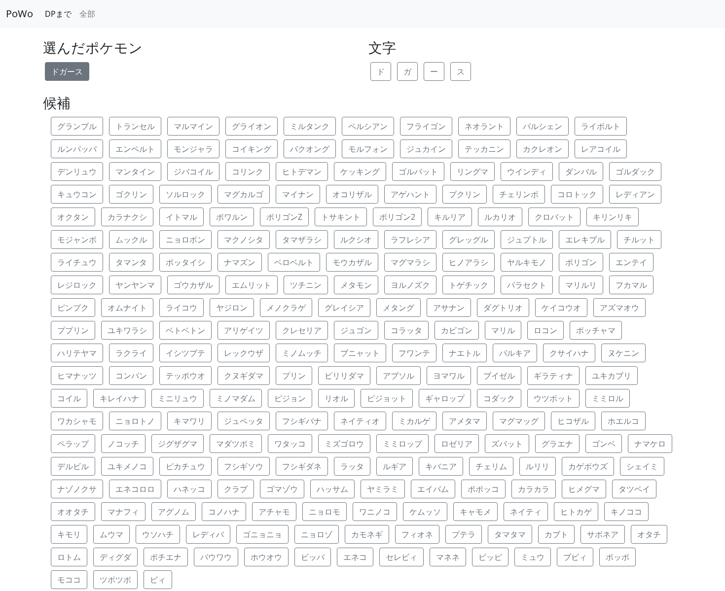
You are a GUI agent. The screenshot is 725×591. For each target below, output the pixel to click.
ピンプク (73, 307)
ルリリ (537, 466)
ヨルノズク (410, 284)
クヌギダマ (243, 375)
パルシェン (542, 126)
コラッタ (406, 330)
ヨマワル (449, 375)
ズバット (507, 443)
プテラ (463, 534)
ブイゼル (499, 375)
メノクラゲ (286, 307)
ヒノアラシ (468, 262)
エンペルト (135, 148)
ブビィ (575, 557)
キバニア (441, 466)
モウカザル (352, 262)
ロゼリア (456, 443)
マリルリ (581, 284)
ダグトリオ (503, 307)
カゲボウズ (588, 466)
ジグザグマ (177, 443)
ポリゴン (581, 262)
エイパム (433, 489)
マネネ (448, 557)
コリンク (247, 171)
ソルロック (185, 194)
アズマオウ (619, 307)
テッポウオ (185, 375)
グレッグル (468, 239)
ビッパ (313, 557)
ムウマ (111, 534)
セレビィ (401, 557)
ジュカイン (426, 148)
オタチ (649, 534)
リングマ (472, 171)
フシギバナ (302, 421)
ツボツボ (115, 579)
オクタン (73, 216)
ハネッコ (189, 489)
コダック (499, 398)
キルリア (450, 216)
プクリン (464, 194)
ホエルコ (623, 421)
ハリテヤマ (77, 353)
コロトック (577, 194)
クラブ (236, 489)
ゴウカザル (193, 284)
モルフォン (368, 148)
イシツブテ (185, 353)
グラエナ (557, 443)
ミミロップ (402, 443)
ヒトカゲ (576, 511)
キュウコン (77, 194)
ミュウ (532, 557)
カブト (556, 534)
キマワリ (189, 421)
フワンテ (414, 353)
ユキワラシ (127, 330)
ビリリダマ (344, 375)
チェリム (491, 466)
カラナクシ (127, 216)
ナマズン (239, 262)
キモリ (69, 534)
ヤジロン (232, 307)
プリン (294, 375)
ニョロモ (324, 511)
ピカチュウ (185, 466)
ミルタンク (309, 126)
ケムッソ (425, 511)
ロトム (69, 557)
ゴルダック (635, 171)
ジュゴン (356, 330)
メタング (398, 307)
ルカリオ (500, 216)
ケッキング (360, 171)
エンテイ (631, 262)
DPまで (58, 13)
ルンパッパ (77, 148)
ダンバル (581, 171)
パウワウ (216, 557)
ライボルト (600, 126)
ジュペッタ (243, 421)
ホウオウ (266, 557)
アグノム (173, 511)
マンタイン (135, 171)
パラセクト (526, 284)
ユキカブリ (611, 375)
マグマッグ (519, 421)
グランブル (77, 126)
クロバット (554, 216)
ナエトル (464, 353)
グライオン (251, 126)
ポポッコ (483, 489)
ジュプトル (526, 239)
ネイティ (526, 511)
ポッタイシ (185, 262)
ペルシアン (368, 126)
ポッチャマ (596, 330)
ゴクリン (131, 194)
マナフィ (123, 511)
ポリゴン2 (397, 216)
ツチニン (306, 284)
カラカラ (533, 489)
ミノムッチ (302, 353)
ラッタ (352, 466)
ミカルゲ (414, 421)
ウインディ (526, 171)
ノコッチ (123, 443)
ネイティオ (360, 421)
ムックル (131, 239)
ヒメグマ (584, 489)
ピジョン (290, 398)
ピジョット (386, 398)
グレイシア (344, 307)
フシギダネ (302, 466)
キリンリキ (612, 216)
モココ (69, 579)
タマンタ (131, 262)
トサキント (341, 216)
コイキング (251, 148)
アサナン (449, 307)
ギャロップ (445, 398)
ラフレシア (410, 239)
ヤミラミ (383, 489)
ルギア (394, 466)
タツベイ (634, 489)
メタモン (356, 284)
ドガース (67, 71)
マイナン (298, 194)
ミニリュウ (177, 398)
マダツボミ (235, 443)
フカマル (631, 284)
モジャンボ (77, 239)
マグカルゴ (243, 194)
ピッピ (490, 557)
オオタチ (73, 511)
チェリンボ (519, 194)
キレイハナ (119, 398)
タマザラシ (302, 239)
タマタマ (510, 534)
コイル (69, 398)
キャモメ (475, 511)
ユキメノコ (127, 466)
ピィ (158, 579)
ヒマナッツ (77, 375)
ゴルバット (418, 171)
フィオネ (417, 534)
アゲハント (410, 194)
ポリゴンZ (284, 216)
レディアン (635, 194)
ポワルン (232, 216)
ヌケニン (623, 353)
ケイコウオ (561, 307)
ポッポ (617, 557)
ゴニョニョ (262, 534)
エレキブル (585, 239)
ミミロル (607, 398)
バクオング (309, 148)
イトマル (181, 216)
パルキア (515, 353)
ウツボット (553, 398)
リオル (336, 398)
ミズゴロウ (344, 443)
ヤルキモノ (526, 262)
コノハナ (224, 511)
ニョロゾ (316, 534)
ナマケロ (650, 443)
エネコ (355, 557)
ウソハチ (158, 534)
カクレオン (542, 148)
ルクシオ (356, 239)
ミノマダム (235, 398)
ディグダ (115, 557)
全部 (87, 13)
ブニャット (360, 353)
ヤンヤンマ (135, 284)
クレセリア (302, 330)
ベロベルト (294, 262)
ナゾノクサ (77, 489)
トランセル (135, 126)
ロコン (545, 330)
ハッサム (332, 489)
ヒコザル (573, 421)
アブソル (398, 375)
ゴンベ (604, 443)
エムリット (251, 284)
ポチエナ (165, 557)
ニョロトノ (135, 421)
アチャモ (274, 511)
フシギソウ (243, 466)
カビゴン (456, 330)
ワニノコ (375, 511)
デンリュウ (77, 171)
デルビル (73, 466)
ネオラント (484, 126)
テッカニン (484, 148)
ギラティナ (553, 375)
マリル (503, 330)
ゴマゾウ (282, 489)
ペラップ (73, 443)
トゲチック (468, 284)
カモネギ (367, 534)
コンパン (131, 375)
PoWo (19, 13)
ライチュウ (77, 262)
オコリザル (352, 194)
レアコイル (600, 148)
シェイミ (642, 466)
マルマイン (193, 126)
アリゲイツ (243, 330)
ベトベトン (185, 330)
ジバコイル (193, 171)
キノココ (626, 511)
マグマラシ (410, 262)
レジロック (77, 284)
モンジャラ (193, 148)
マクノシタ (243, 239)
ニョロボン (185, 239)
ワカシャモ (77, 421)
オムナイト (127, 307)
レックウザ (243, 353)
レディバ (208, 534)
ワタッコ (290, 443)
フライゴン (426, 126)
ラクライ (131, 353)
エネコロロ (135, 489)
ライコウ (181, 307)
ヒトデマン (302, 171)
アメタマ (464, 421)
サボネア (602, 534)
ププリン (73, 330)
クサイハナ (569, 353)
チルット (639, 239)
